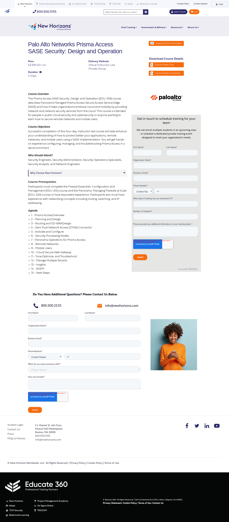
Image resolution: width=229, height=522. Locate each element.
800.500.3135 (46, 11)
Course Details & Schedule (167, 73)
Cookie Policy (95, 463)
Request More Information (169, 43)
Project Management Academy (52, 4)
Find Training (128, 27)
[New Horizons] (50, 26)
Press (10, 434)
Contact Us (13, 429)
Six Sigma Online (79, 4)
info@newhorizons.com (48, 440)
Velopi (130, 4)
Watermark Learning (148, 4)
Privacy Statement (112, 503)
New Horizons (26, 4)
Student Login (15, 425)
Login (220, 4)
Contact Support (200, 4)
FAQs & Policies (16, 438)
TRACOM (116, 4)
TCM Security (99, 4)
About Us (192, 27)
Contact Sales (183, 4)
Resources (176, 27)
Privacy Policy (78, 463)
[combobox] (123, 12)
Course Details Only (164, 65)
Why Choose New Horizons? (46, 173)
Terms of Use (111, 463)
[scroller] (223, 518)
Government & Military (153, 27)
